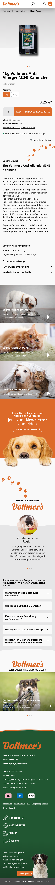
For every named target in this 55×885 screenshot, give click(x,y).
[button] (27, 66)
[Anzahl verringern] (5, 111)
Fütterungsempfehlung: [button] (16, 266)
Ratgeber (36, 803)
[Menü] (50, 4)
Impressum (7, 803)
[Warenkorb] (39, 4)
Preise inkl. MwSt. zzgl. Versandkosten (19, 127)
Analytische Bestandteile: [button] (17, 272)
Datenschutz (19, 803)
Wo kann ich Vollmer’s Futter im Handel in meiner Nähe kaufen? (23, 641)
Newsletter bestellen (26, 429)
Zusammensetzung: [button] (14, 261)
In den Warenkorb (36, 111)
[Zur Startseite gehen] (11, 4)
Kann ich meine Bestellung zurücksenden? (20, 618)
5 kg (15, 94)
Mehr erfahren (9, 84)
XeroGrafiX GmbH (24, 882)
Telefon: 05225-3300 (12, 771)
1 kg (6, 94)
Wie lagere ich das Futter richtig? (24, 629)
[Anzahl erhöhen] (12, 111)
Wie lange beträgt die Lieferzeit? (23, 605)
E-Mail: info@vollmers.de (14, 787)
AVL (28, 803)
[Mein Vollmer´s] (44, 4)
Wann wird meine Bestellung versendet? (21, 594)
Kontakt (45, 803)
